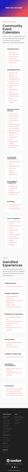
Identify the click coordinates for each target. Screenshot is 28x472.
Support (5, 452)
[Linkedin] (12, 467)
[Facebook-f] (17, 467)
